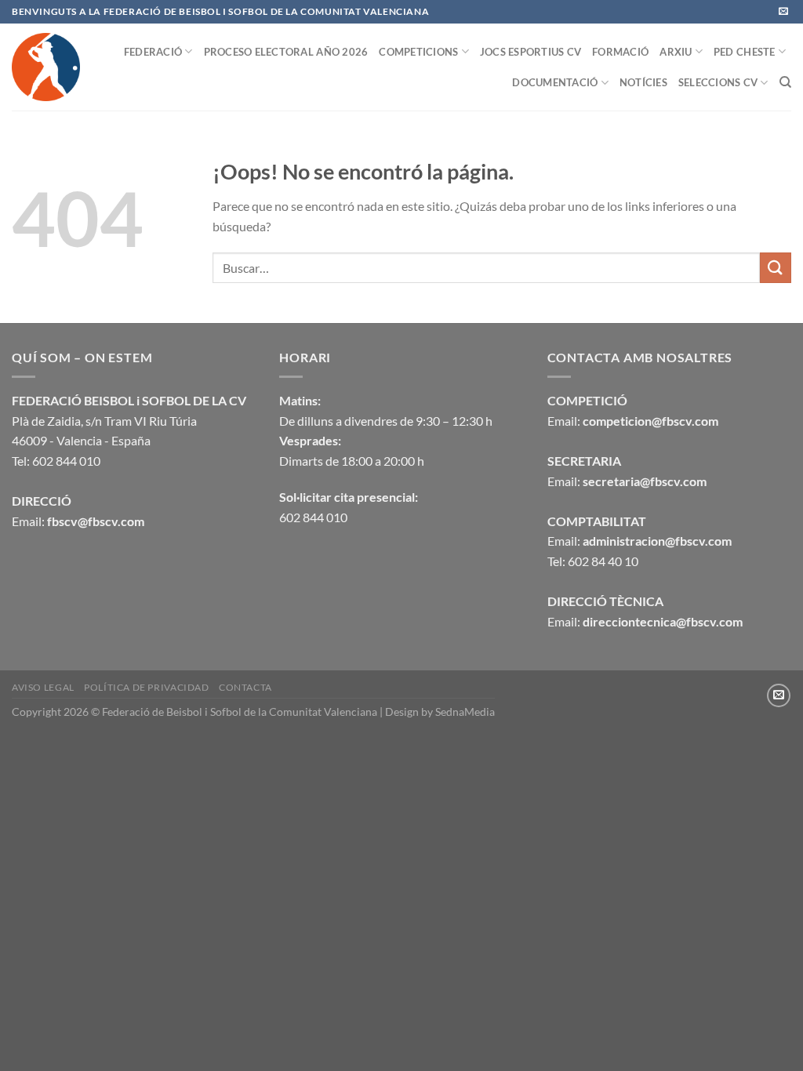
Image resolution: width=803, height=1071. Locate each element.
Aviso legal (43, 687)
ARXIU (675, 51)
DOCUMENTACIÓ (555, 82)
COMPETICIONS (418, 51)
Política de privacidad (146, 687)
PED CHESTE (745, 51)
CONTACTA (245, 687)
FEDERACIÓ (153, 51)
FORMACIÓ (620, 51)
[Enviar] (775, 267)
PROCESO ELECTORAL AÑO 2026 (286, 51)
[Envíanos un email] (783, 11)
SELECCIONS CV (718, 82)
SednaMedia (465, 711)
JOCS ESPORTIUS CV (530, 51)
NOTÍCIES (643, 82)
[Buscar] (785, 82)
